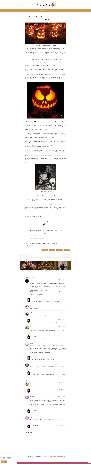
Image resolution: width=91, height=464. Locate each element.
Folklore (31, 245)
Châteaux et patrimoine (46, 45)
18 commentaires (54, 45)
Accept (4, 461)
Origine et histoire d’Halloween (38, 238)
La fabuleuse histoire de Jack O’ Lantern (33, 235)
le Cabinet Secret (59, 230)
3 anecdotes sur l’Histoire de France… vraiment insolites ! (28, 271)
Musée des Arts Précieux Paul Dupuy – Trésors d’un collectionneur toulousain (45, 271)
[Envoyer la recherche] (22, 5)
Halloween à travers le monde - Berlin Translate (35, 380)
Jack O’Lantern (28, 240)
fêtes (29, 245)
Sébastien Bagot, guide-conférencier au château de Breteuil (62, 271)
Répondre (64, 279)
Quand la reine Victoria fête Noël (36, 162)
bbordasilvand (33, 326)
